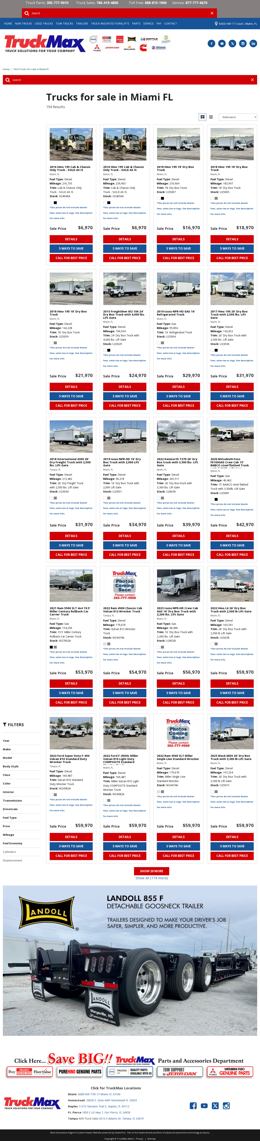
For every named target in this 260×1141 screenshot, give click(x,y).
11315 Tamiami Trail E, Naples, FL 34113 (104, 1106)
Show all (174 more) (152, 878)
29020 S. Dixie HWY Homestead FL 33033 (111, 1100)
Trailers (82, 23)
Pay (158, 23)
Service (148, 23)
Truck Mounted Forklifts (110, 23)
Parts (136, 23)
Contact (170, 23)
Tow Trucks (64, 23)
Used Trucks (44, 23)
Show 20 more (151, 871)
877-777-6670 (196, 2)
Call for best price (71, 258)
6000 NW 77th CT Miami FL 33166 (99, 1094)
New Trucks (23, 23)
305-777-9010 (57, 2)
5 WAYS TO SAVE (71, 248)
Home (8, 23)
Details (71, 239)
